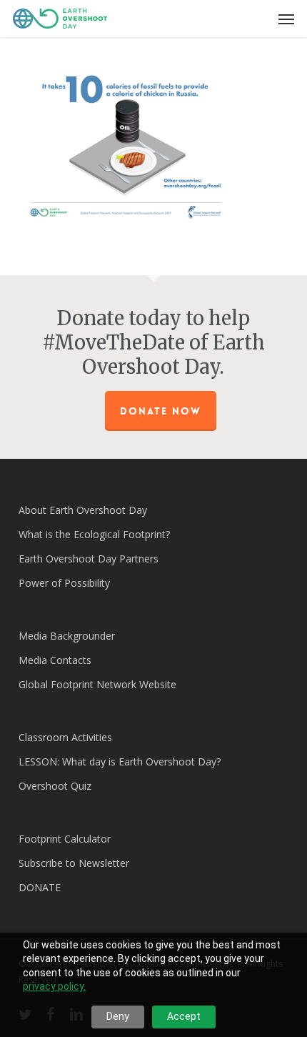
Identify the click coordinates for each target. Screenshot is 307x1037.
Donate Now (160, 411)
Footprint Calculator (65, 838)
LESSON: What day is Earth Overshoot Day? (120, 761)
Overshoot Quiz (55, 786)
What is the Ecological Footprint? (94, 534)
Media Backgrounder (67, 635)
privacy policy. (54, 986)
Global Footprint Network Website (97, 684)
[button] (286, 18)
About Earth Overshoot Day (83, 510)
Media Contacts (55, 660)
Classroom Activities (65, 737)
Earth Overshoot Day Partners (88, 558)
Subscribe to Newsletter (74, 863)
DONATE (40, 887)
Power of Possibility (64, 583)
